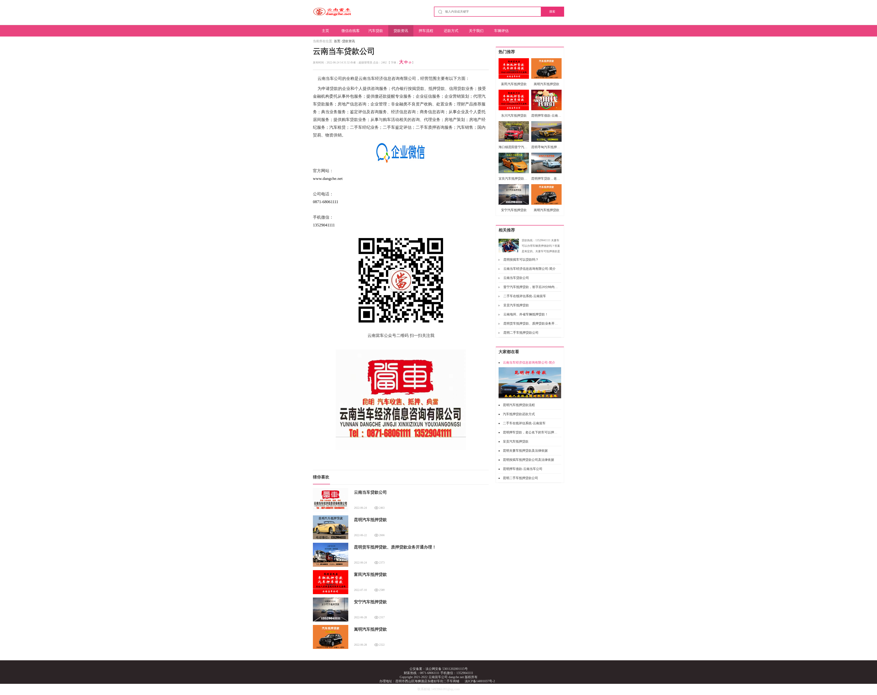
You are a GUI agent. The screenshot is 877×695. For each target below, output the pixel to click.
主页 (325, 31)
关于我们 (476, 31)
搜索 (552, 11)
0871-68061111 (325, 201)
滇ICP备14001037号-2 (480, 681)
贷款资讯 (401, 31)
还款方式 (451, 31)
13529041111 (324, 225)
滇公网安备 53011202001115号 (446, 669)
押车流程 (426, 31)
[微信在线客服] (401, 152)
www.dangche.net (328, 178)
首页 (337, 41)
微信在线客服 (350, 33)
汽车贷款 (375, 31)
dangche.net (456, 677)
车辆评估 (501, 31)
